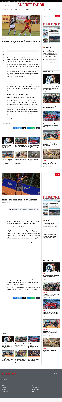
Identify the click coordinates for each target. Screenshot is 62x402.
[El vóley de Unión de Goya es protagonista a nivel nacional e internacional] (8, 154)
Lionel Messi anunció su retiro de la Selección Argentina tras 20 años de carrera (8, 147)
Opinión (55, 9)
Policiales (36, 9)
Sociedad (27, 9)
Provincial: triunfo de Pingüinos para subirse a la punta (21, 146)
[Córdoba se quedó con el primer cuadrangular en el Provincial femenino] (34, 140)
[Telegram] (3, 60)
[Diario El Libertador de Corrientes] (31, 5)
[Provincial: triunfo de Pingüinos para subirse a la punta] (21, 140)
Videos (12, 9)
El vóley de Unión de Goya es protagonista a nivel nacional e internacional (24, 1)
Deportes (41, 9)
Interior (31, 9)
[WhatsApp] (3, 63)
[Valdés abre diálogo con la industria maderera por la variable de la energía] (51, 154)
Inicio (9, 9)
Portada (3, 12)
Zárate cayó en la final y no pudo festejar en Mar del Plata (33, 359)
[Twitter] (3, 55)
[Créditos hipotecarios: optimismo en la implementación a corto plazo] (21, 154)
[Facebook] (3, 52)
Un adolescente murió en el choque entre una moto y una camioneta (33, 161)
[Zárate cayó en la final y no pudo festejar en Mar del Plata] (34, 353)
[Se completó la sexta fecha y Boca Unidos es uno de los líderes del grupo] (21, 353)
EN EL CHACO (47, 47)
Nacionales (21, 9)
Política (16, 9)
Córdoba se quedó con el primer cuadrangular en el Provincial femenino (33, 147)
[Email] (3, 57)
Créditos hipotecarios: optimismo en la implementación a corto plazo (20, 161)
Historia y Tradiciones (48, 9)
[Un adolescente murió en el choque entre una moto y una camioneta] (34, 154)
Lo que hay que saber (7, 123)
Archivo (59, 9)
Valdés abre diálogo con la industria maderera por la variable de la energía (49, 163)
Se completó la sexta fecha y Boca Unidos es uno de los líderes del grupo (20, 360)
